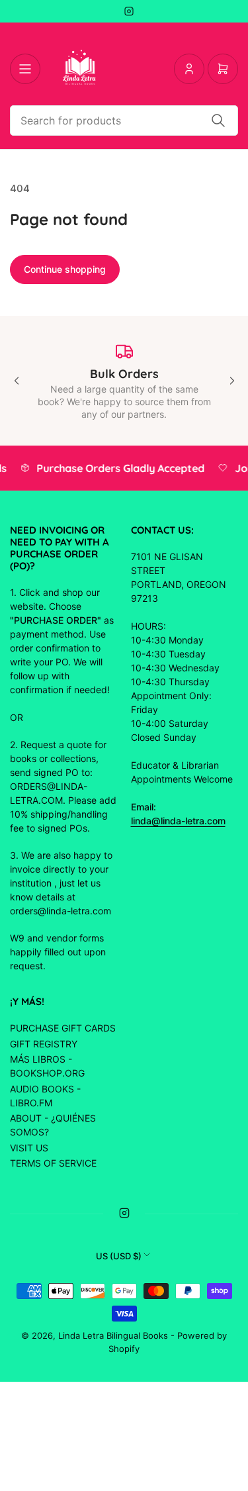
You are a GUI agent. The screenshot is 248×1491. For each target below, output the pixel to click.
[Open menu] (25, 69)
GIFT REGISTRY (43, 1043)
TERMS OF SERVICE (53, 1163)
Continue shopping (65, 269)
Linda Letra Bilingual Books (113, 1335)
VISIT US (29, 1147)
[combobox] (124, 120)
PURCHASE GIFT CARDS (63, 1028)
